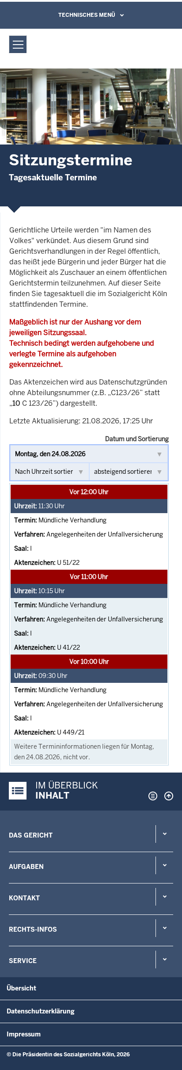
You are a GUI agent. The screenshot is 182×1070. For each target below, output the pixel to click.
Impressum (24, 1034)
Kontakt (24, 898)
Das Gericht (31, 835)
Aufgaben (26, 867)
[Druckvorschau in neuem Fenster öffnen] (151, 796)
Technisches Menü (86, 15)
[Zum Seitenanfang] (166, 796)
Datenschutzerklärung (41, 1011)
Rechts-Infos (33, 929)
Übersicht (21, 988)
